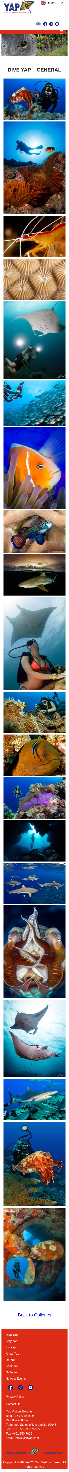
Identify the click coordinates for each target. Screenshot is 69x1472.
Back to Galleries (34, 1314)
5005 (36, 1429)
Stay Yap (11, 1341)
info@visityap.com (27, 1438)
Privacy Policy (15, 1396)
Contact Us (13, 1404)
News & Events (16, 1378)
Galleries (11, 1372)
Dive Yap (12, 1334)
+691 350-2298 (21, 1429)
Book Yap (12, 1366)
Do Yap (10, 1359)
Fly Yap (11, 1347)
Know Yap (12, 1353)
